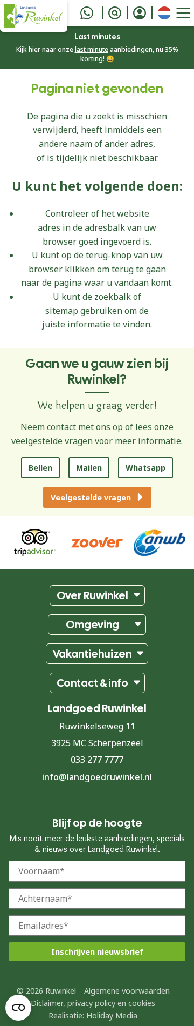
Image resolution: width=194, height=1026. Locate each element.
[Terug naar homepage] (33, 16)
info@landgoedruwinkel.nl (97, 777)
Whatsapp (145, 467)
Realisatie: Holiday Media (92, 1015)
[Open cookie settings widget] (18, 1008)
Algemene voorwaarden (127, 990)
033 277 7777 (97, 760)
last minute (91, 49)
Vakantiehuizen (92, 654)
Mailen (89, 467)
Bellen (40, 467)
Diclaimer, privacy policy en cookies (93, 1003)
